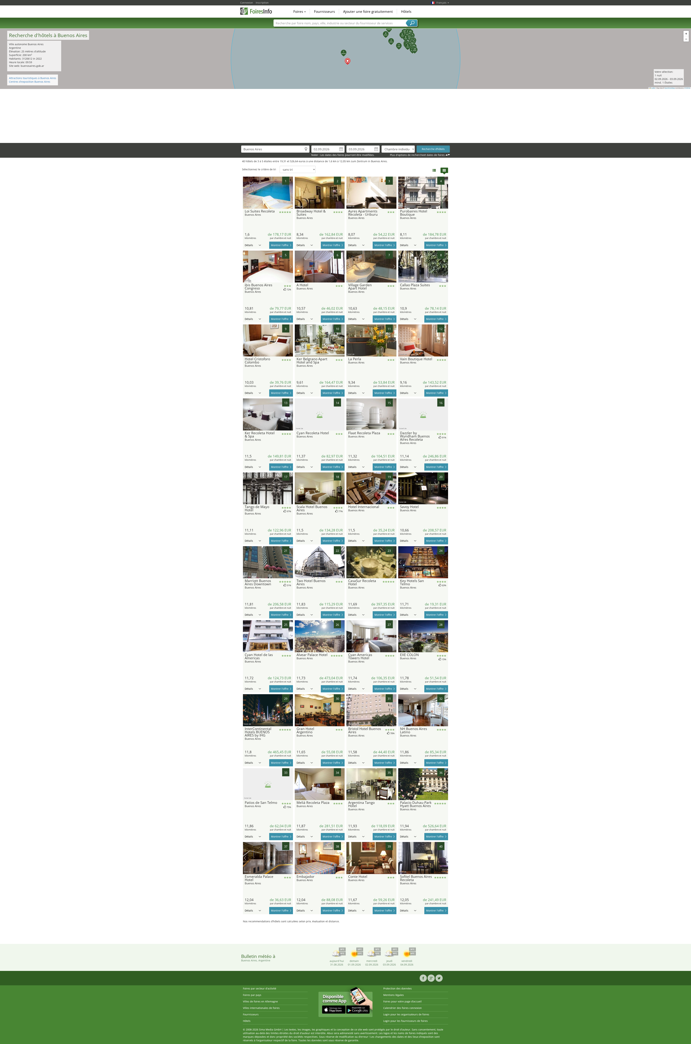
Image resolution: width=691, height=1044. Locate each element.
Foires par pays (252, 995)
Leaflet (653, 88)
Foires (298, 11)
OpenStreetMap (670, 88)
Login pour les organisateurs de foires (406, 1014)
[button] (345, 59)
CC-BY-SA (687, 88)
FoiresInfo (258, 11)
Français (441, 2)
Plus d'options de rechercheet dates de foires (417, 155)
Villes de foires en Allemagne (260, 1001)
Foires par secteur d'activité (259, 988)
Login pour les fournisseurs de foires (405, 1021)
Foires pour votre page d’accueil (402, 1001)
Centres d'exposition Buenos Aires (29, 81)
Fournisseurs (324, 11)
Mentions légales (393, 995)
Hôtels (406, 11)
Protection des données (397, 988)
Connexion (246, 2)
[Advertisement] (345, 116)
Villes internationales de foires (261, 1008)
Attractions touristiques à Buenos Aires (32, 78)
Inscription (262, 2)
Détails (249, 245)
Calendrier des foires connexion (402, 1008)
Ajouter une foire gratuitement (368, 11)
